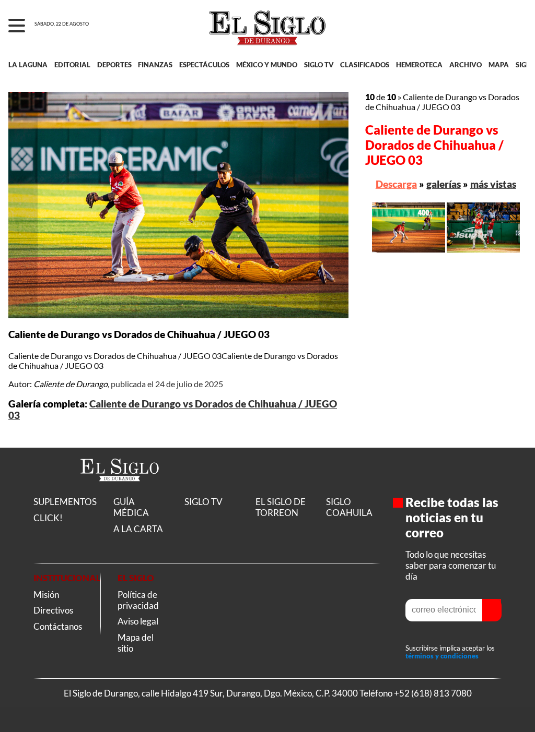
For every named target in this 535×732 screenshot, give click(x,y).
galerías (443, 184)
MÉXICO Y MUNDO (266, 65)
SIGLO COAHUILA (349, 507)
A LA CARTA (138, 528)
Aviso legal (138, 621)
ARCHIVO (465, 65)
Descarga (396, 184)
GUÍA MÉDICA (131, 507)
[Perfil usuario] (515, 26)
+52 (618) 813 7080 (433, 693)
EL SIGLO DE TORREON (280, 507)
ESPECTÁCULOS (204, 65)
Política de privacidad (138, 600)
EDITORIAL (72, 65)
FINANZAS (155, 65)
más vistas (493, 184)
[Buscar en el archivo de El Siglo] (489, 32)
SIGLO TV (319, 65)
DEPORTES (114, 65)
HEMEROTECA (419, 65)
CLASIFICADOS (364, 65)
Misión (46, 594)
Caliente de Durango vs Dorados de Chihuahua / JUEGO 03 (434, 144)
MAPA (499, 65)
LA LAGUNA (28, 65)
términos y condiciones (442, 656)
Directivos (53, 610)
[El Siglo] (119, 492)
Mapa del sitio (136, 643)
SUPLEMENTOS (65, 501)
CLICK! (48, 517)
